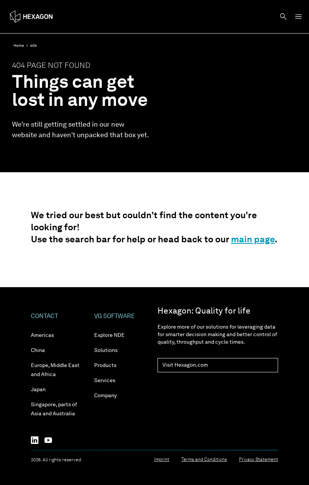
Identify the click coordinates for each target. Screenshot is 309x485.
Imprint (161, 459)
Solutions (106, 350)
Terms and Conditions (204, 459)
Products (105, 365)
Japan (38, 389)
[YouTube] (51, 440)
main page (253, 240)
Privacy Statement (258, 459)
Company (105, 395)
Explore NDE (109, 335)
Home (19, 45)
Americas (42, 335)
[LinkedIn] (37, 440)
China (38, 350)
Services (104, 380)
